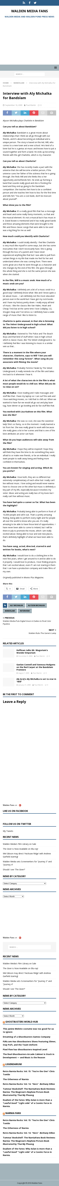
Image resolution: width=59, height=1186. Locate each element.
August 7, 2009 (23, 673)
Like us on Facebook (15, 811)
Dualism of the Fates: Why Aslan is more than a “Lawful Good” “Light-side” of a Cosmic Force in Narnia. (27, 1103)
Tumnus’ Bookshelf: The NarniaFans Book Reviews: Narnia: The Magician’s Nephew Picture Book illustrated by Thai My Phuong (29, 1092)
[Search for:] (29, 74)
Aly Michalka (16, 605)
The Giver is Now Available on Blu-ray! (20, 848)
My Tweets (8, 831)
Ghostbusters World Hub (21, 1021)
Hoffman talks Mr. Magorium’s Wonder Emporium (32, 651)
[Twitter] (35, 3)
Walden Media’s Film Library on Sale (19, 844)
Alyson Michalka (36, 605)
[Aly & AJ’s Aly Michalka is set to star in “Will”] (8, 682)
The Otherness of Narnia (16, 1079)
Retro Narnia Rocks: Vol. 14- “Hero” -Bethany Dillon (29, 1084)
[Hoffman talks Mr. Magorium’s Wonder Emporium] (8, 653)
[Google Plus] (23, 3)
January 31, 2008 (24, 685)
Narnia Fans (13, 1113)
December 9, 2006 (25, 656)
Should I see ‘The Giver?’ (14, 869)
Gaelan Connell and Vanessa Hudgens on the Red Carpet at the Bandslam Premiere (35, 667)
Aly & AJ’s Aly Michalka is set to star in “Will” (36, 680)
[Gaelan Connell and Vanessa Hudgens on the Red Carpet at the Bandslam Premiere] (8, 667)
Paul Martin (31, 105)
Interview (25, 611)
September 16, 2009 (13, 105)
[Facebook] (29, 3)
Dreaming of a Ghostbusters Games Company (26, 1036)
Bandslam (10, 611)
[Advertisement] (29, 42)
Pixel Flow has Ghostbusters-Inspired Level (25, 1049)
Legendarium (13, 1064)
